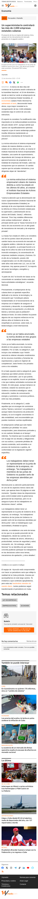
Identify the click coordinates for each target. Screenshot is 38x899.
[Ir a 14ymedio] (11, 6)
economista (6, 101)
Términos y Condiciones (5, 885)
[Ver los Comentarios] (6, 82)
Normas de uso (31, 641)
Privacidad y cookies (8, 881)
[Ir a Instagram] (11, 868)
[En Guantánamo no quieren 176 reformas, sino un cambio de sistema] (19, 675)
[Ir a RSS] (3, 871)
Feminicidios (28, 1)
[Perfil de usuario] (35, 5)
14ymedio (4, 877)
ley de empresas (9, 600)
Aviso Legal (24, 881)
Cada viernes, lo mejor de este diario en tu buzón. (19, 630)
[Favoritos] (3, 82)
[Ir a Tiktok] (20, 868)
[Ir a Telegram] (15, 868)
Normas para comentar (28, 877)
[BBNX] (9, 893)
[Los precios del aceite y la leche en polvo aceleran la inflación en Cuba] (19, 704)
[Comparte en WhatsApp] (18, 82)
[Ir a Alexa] (32, 868)
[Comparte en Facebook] (10, 82)
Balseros (20, 1)
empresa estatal (9, 605)
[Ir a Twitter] (7, 868)
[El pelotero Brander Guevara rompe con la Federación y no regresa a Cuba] (19, 836)
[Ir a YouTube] (28, 868)
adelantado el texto (9, 103)
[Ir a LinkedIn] (24, 868)
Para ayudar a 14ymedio (15, 18)
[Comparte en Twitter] (14, 82)
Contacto (23, 884)
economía (25, 605)
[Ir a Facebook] (2, 868)
